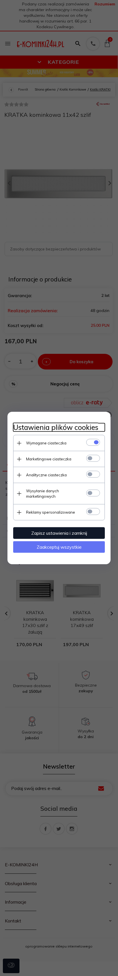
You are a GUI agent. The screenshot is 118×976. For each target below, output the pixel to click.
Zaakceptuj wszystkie (59, 547)
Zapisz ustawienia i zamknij (59, 533)
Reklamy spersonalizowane (50, 512)
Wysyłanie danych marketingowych (42, 494)
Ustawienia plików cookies (55, 427)
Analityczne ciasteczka (46, 475)
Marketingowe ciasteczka (48, 459)
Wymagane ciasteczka (46, 443)
